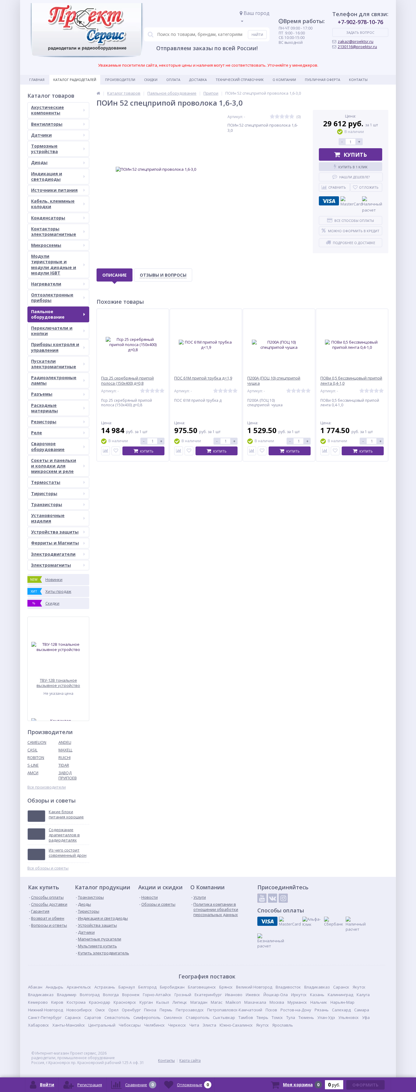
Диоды (39, 162)
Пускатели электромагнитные (53, 363)
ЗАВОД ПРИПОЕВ (67, 775)
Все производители (46, 787)
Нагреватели (46, 284)
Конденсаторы (48, 218)
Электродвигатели (53, 554)
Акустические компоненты (47, 110)
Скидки (150, 79)
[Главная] (98, 93)
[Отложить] (115, 450)
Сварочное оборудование (48, 446)
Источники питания (54, 190)
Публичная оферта (322, 79)
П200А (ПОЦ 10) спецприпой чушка (273, 381)
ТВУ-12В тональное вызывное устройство (58, 683)
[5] (291, 117)
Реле (36, 433)
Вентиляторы (46, 124)
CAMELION (36, 742)
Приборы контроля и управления (55, 347)
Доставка (198, 79)
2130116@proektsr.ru (357, 46)
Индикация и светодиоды (46, 176)
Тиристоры (44, 493)
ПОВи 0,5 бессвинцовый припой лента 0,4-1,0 (351, 381)
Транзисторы (46, 504)
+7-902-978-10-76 (360, 22)
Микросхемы (46, 245)
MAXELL (65, 750)
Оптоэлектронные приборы (52, 297)
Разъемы (41, 394)
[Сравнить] (105, 450)
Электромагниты (51, 565)
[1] (272, 117)
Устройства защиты (55, 532)
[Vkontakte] (272, 898)
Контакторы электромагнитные (53, 231)
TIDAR (63, 765)
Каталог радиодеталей (74, 79)
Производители (120, 79)
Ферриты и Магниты (55, 543)
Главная (36, 79)
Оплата (173, 79)
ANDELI (64, 742)
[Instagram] (283, 898)
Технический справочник (240, 79)
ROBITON (35, 757)
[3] (282, 117)
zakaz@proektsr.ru (355, 41)
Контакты (358, 79)
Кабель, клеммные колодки (53, 203)
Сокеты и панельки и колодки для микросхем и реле (53, 465)
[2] (277, 117)
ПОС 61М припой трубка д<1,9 (203, 378)
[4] (286, 117)
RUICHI (64, 757)
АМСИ (32, 772)
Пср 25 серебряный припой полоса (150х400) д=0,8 (127, 381)
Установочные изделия (48, 518)
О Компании (284, 79)
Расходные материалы (44, 408)
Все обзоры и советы (48, 868)
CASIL (32, 750)
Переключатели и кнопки (51, 330)
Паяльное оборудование (48, 314)
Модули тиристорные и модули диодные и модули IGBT (53, 264)
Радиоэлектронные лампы (53, 380)
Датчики (41, 135)
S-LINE (33, 765)
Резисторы (43, 422)
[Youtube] (261, 898)
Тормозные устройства (44, 148)
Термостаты (45, 482)
